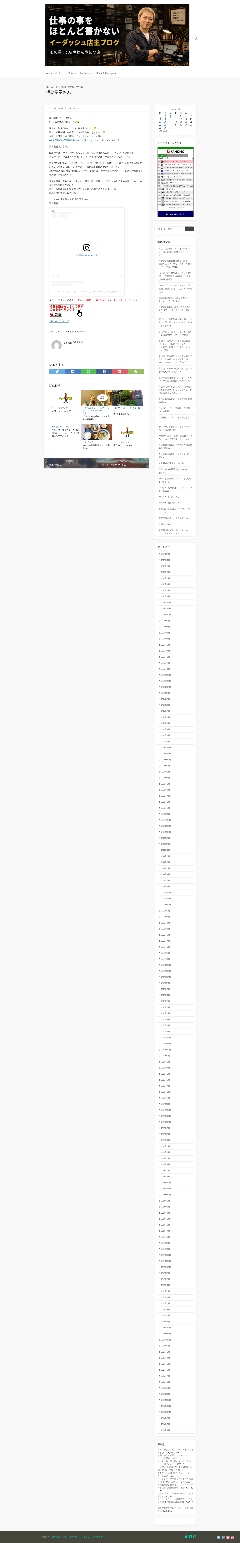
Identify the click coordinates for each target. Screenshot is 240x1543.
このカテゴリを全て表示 (175, 207)
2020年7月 (165, 995)
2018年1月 (165, 1176)
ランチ (90, 442)
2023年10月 (166, 759)
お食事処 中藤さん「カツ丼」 (172, 463)
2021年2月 (165, 953)
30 (165, 128)
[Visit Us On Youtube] (228, 1537)
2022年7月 (165, 850)
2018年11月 (166, 1116)
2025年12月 (166, 602)
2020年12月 (166, 965)
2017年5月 (165, 1225)
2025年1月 (165, 669)
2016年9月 (165, 1273)
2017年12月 (166, 1182)
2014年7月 (165, 1430)
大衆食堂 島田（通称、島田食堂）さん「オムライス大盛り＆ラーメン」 (175, 437)
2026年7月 (165, 560)
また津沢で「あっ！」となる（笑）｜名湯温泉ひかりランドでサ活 (175, 333)
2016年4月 (165, 1303)
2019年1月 (165, 1104)
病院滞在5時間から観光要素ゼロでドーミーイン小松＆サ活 (175, 299)
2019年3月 (165, 1092)
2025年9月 (165, 620)
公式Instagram (86, 73)
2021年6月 (165, 928)
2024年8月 (165, 699)
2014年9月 (165, 1418)
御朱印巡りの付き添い (73, 86)
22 (160, 125)
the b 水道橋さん (121, 413)
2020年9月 (165, 983)
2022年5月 (165, 862)
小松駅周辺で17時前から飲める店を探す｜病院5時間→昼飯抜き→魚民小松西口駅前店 (175, 276)
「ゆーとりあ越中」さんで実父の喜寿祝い (96, 418)
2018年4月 (165, 1158)
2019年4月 (165, 1086)
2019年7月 (165, 1067)
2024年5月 (165, 717)
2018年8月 (165, 1134)
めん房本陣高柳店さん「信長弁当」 (96, 447)
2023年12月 (166, 747)
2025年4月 (165, 650)
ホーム (49, 86)
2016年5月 (165, 1297)
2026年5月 (165, 572)
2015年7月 (165, 1357)
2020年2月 (165, 1025)
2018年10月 (166, 1122)
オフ (58, 86)
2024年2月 (165, 735)
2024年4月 (165, 723)
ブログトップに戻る (53, 73)
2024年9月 (165, 693)
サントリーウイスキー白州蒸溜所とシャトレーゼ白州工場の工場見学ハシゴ (65, 433)
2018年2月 (165, 1170)
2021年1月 (165, 959)
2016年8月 (165, 1279)
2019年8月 (165, 1061)
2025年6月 (165, 638)
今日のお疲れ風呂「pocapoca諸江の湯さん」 (175, 471)
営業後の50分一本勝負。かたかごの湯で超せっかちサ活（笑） (175, 370)
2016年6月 (165, 1291)
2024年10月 (166, 687)
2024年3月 (165, 729)
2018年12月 (166, 1110)
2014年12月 (166, 1400)
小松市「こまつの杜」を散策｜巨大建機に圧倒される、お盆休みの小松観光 (175, 288)
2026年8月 (165, 554)
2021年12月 (166, 892)
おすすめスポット (90, 408)
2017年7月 (165, 1212)
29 (160, 128)
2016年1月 (165, 1321)
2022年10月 (166, 832)
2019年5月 (165, 1079)
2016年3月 (165, 1309)
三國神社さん (165, 524)
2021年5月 (165, 935)
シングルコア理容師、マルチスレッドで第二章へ (175, 489)
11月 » (165, 130)
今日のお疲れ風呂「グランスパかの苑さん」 (175, 456)
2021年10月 (166, 904)
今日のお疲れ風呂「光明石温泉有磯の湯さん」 (175, 401)
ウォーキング (57, 408)
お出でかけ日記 (119, 408)
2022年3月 (165, 874)
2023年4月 (165, 796)
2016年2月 (165, 1315)
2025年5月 (165, 644)
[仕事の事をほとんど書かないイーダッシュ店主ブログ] (117, 35)
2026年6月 (165, 566)
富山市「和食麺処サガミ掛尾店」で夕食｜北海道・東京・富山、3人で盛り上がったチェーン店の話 (175, 359)
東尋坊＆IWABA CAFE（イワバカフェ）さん (174, 511)
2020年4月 (165, 1013)
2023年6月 (165, 783)
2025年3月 (165, 657)
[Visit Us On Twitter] (218, 1537)
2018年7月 (165, 1140)
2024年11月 (166, 681)
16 (165, 122)
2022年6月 (165, 856)
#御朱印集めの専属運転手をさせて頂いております (74, 140)
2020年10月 (166, 977)
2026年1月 (165, 596)
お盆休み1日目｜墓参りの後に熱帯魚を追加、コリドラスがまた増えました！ (175, 310)
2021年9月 (165, 910)
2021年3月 (165, 947)
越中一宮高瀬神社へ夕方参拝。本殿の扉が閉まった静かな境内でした (175, 379)
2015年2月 (165, 1388)
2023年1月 (165, 814)
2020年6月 (165, 1001)
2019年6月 (165, 1073)
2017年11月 (166, 1188)
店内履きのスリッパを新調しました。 (174, 419)
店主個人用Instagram (106, 73)
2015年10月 (166, 1339)
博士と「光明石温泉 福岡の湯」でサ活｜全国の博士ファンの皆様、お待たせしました (175, 322)
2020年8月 (165, 989)
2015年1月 (165, 1394)
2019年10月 (166, 1049)
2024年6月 (165, 711)
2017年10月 (166, 1194)
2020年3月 (165, 1019)
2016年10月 (166, 1267)
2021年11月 (166, 898)
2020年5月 (165, 1007)
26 (181, 125)
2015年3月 (165, 1382)
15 (160, 122)
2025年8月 (165, 626)
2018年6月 (165, 1146)
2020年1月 (165, 1031)
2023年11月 (166, 753)
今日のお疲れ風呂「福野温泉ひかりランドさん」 (175, 480)
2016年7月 (165, 1285)
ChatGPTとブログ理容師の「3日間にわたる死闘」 (175, 410)
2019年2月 (165, 1098)
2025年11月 (166, 608)
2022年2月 (165, 880)
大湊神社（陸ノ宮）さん (170, 503)
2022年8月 (165, 844)
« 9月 (160, 130)
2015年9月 (165, 1345)
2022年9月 (165, 838)
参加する (190, 210)
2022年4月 (165, 868)
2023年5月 (165, 789)
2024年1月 (165, 741)
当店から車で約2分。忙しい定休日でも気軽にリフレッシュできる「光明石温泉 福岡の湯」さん (175, 389)
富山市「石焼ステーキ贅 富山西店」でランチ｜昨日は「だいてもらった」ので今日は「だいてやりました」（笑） (175, 345)
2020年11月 (166, 971)
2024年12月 (166, 675)
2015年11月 (166, 1333)
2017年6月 (165, 1218)
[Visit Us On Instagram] (232, 1537)
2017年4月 (165, 1231)
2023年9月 (165, 765)
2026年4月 (165, 578)
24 (170, 125)
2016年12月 (166, 1255)
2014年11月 (166, 1406)
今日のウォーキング (61, 411)
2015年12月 (166, 1327)
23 (165, 125)
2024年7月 (165, 705)
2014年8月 (165, 1424)
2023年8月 (165, 771)
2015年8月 (165, 1351)
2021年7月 (165, 922)
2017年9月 (165, 1200)
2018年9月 (165, 1128)
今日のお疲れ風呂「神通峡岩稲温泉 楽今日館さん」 (175, 446)
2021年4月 (165, 940)
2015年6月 (165, 1364)
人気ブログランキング (59, 321)
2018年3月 (165, 1164)
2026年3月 (165, 584)
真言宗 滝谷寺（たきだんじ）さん (174, 518)
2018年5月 (165, 1152)
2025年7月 (165, 632)
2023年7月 (165, 777)
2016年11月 (166, 1261)
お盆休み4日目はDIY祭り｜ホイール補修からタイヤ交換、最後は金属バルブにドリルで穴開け (175, 264)
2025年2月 (165, 663)
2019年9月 (165, 1055)
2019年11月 (166, 1043)
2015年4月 (165, 1376)
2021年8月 (165, 916)
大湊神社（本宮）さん (169, 496)
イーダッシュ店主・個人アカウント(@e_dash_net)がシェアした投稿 (87, 291)
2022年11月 (166, 826)
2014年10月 (166, 1412)
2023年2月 (165, 808)
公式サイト (71, 73)
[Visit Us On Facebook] (223, 1537)
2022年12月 (166, 820)
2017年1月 (165, 1249)
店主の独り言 (96, 410)
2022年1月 (165, 886)
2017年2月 (165, 1243)
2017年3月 (165, 1237)
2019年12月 (166, 1037)
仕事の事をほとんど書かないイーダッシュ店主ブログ (76, 1537)
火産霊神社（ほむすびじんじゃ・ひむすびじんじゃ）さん (175, 532)
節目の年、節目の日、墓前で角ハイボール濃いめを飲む (175, 428)
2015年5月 (165, 1370)
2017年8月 (165, 1206)
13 (186, 119)
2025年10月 (166, 614)
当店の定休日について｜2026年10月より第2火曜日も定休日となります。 (175, 251)
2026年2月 (165, 590)
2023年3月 (165, 801)
